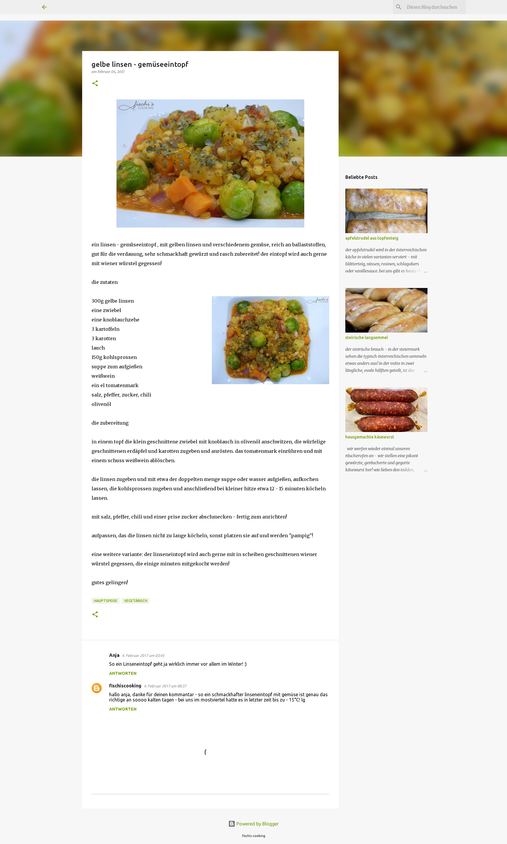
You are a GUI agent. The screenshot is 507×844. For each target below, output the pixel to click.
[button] (95, 84)
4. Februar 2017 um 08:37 (165, 686)
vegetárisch (135, 601)
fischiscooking (125, 685)
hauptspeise (105, 601)
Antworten (122, 673)
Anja (114, 655)
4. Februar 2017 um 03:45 (143, 655)
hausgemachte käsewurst (369, 437)
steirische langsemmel (366, 337)
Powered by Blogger (257, 823)
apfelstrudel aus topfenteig (371, 238)
